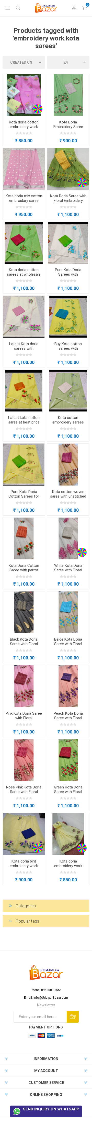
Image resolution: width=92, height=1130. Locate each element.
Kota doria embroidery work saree (68, 866)
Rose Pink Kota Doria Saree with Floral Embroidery (23, 792)
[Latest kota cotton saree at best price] (24, 391)
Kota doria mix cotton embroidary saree (24, 198)
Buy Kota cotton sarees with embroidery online (68, 348)
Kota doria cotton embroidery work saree (24, 127)
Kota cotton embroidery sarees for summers (68, 422)
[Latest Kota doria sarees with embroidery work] (24, 317)
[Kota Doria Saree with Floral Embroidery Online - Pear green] (68, 169)
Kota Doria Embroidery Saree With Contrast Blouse (68, 127)
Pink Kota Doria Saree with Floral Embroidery (24, 718)
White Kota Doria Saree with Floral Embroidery (68, 570)
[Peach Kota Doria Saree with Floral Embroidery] (68, 686)
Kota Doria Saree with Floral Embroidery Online (68, 200)
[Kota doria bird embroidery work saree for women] (24, 834)
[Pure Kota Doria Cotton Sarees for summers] (24, 465)
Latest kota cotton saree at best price (24, 420)
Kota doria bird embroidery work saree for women (23, 866)
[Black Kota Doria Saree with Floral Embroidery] (24, 612)
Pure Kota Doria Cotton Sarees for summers (23, 496)
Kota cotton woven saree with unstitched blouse (68, 496)
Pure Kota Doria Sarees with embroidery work (68, 274)
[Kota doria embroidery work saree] (68, 834)
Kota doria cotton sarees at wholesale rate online (24, 274)
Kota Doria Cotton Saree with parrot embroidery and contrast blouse (24, 572)
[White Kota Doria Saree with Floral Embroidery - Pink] (68, 538)
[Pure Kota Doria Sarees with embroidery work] (68, 243)
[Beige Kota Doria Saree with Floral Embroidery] (68, 612)
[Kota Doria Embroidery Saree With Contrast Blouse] (68, 95)
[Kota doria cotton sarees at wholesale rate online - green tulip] (24, 243)
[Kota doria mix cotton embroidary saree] (24, 169)
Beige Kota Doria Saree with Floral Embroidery (68, 644)
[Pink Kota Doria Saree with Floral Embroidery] (24, 686)
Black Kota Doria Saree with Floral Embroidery (24, 644)
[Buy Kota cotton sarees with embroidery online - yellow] (68, 317)
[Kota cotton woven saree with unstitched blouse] (68, 465)
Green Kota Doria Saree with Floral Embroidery (68, 792)
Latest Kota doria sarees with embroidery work (23, 348)
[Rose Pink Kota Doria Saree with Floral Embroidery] (24, 760)
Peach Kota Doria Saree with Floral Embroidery (68, 718)
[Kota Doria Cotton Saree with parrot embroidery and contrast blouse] (24, 538)
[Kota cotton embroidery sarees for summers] (68, 391)
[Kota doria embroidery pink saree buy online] (24, 95)
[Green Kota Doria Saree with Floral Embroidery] (68, 760)
